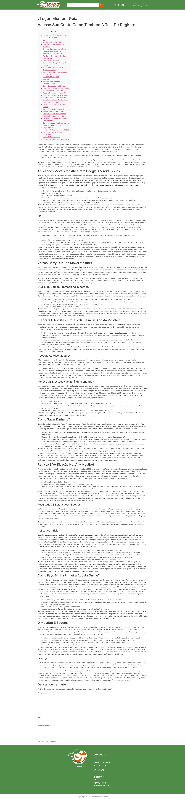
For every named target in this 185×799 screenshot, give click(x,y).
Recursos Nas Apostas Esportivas (55, 98)
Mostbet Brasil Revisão (51, 81)
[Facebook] (122, 5)
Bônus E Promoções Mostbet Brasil (56, 139)
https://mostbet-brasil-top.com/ (49, 187)
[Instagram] (118, 5)
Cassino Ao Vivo (49, 84)
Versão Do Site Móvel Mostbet (54, 42)
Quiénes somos (122, 12)
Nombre (40, 717)
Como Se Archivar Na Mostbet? (54, 86)
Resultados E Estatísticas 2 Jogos (55, 67)
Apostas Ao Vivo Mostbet (52, 54)
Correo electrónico (44, 725)
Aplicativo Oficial (49, 70)
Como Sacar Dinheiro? (51, 61)
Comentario (42, 693)
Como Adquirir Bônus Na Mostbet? (56, 95)
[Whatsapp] (115, 5)
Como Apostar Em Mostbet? (53, 109)
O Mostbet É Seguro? (51, 77)
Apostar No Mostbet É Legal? (54, 93)
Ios (44, 40)
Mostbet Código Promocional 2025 (56, 130)
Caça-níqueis (48, 128)
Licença (46, 79)
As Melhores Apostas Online (53, 111)
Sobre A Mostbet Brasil (51, 137)
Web (39, 733)
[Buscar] (101, 5)
